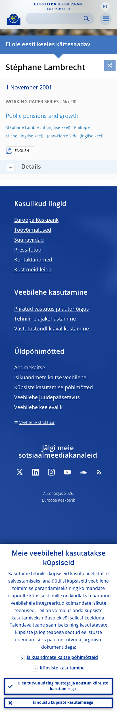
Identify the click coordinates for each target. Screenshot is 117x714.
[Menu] (106, 19)
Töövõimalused (32, 230)
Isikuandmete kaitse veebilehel (51, 377)
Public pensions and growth (42, 116)
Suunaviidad (29, 240)
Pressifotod (27, 250)
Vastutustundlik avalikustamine (51, 329)
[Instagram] (51, 472)
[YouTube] (67, 472)
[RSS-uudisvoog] (99, 472)
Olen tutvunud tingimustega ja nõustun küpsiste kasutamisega (63, 686)
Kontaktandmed (33, 260)
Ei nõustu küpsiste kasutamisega (63, 703)
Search (86, 19)
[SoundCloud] (83, 472)
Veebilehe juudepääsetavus (47, 397)
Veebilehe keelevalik (38, 407)
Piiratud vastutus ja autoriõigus (51, 309)
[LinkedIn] (35, 472)
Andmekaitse (29, 367)
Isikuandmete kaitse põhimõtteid (62, 658)
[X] (19, 472)
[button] (105, 6)
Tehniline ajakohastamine (45, 319)
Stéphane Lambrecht (25, 128)
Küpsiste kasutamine (62, 668)
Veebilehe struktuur (37, 423)
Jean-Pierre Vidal (63, 136)
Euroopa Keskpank (36, 220)
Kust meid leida (32, 270)
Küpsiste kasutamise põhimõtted (53, 387)
